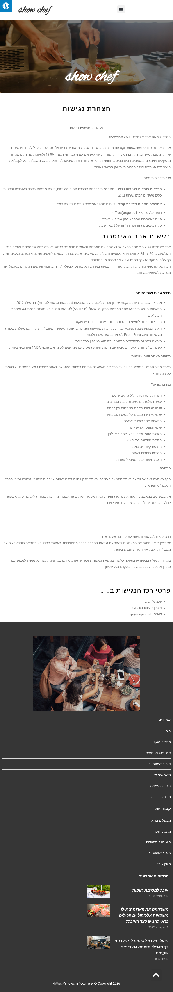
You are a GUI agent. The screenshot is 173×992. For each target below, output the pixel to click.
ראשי (99, 128)
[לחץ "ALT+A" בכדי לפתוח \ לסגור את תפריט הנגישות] (6, 6)
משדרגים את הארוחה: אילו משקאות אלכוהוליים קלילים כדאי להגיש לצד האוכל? (143, 915)
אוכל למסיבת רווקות (150, 890)
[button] (121, 9)
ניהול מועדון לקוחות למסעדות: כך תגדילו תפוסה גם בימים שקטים (141, 946)
